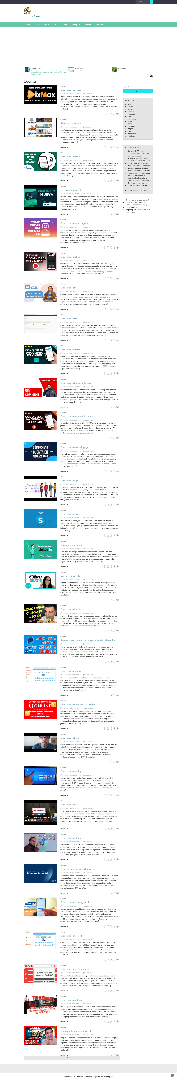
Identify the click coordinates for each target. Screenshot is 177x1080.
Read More (64, 114)
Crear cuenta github (70, 838)
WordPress (78, 1076)
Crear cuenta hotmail (71, 935)
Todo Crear (32, 16)
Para (129, 131)
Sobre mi (88, 25)
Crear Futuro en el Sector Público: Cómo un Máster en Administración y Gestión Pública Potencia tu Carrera (139, 167)
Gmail (56, 25)
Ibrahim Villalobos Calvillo (72, 94)
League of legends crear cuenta (76, 1031)
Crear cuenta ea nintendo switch (76, 416)
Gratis (65, 25)
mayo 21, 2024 (88, 260)
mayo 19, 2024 (88, 1035)
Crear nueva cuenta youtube (74, 969)
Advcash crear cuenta (71, 190)
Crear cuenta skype (70, 514)
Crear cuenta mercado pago (74, 447)
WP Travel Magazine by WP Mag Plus (98, 1076)
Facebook (132, 119)
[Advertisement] (88, 44)
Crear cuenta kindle (70, 156)
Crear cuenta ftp (68, 318)
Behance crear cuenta (71, 123)
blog (129, 104)
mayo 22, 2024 (88, 127)
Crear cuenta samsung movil (74, 902)
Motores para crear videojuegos (138, 205)
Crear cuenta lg (68, 804)
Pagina (130, 129)
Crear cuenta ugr (69, 480)
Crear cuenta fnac (69, 738)
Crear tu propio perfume (136, 202)
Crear (37, 25)
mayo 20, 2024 (88, 708)
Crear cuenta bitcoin (70, 609)
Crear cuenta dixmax (70, 90)
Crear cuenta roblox (70, 256)
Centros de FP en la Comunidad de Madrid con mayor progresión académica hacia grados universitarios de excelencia (139, 156)
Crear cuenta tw (68, 287)
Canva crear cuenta (70, 576)
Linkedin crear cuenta (71, 545)
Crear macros (131, 207)
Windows (131, 136)
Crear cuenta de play (70, 771)
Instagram (76, 25)
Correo (130, 106)
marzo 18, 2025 (89, 94)
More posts (71, 1058)
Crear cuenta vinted (70, 349)
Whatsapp (132, 134)
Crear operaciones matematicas (139, 200)
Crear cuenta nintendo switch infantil (79, 704)
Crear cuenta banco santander (75, 383)
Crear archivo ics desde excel (83, 71)
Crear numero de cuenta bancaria (77, 869)
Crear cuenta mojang (71, 1000)
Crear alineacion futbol (125, 71)
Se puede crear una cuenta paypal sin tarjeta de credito (87, 640)
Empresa (131, 114)
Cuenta (46, 25)
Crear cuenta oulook (70, 671)
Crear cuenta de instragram (74, 223)
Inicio (28, 25)
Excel (130, 116)
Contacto (99, 25)
